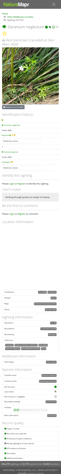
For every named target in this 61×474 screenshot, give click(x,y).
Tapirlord (5, 135)
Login (11, 183)
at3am (33, 470)
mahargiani (6, 162)
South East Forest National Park (45, 304)
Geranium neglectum (12, 125)
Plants (5, 13)
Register (21, 183)
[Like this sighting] (3, 40)
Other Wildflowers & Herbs (20, 16)
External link (52, 415)
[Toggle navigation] (53, 4)
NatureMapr (43, 345)
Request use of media (14, 107)
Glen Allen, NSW (50, 310)
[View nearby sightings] (57, 26)
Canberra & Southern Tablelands (26, 345)
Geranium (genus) (11, 152)
